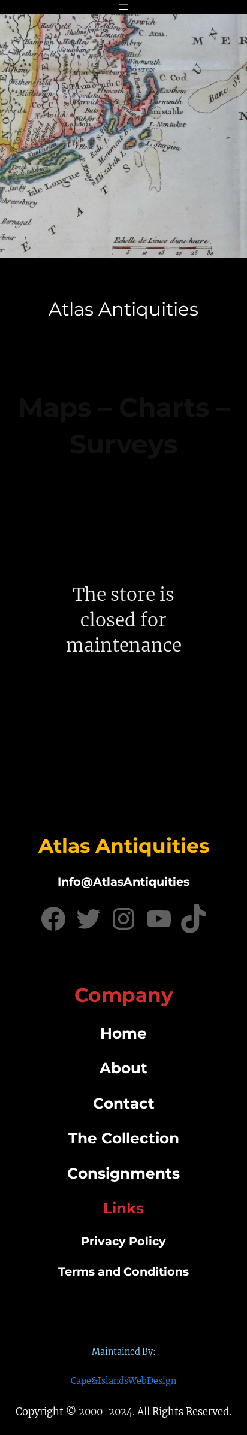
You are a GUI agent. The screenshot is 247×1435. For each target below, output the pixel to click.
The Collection (123, 1138)
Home (123, 1033)
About (123, 1068)
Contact (124, 1103)
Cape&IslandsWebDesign (123, 1381)
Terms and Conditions (123, 1271)
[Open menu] (123, 7)
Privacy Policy (123, 1241)
